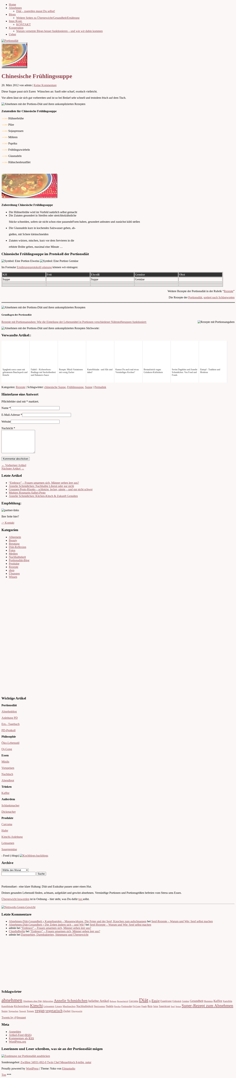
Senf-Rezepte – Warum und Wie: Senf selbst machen (182, 921)
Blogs (12, 14)
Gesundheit (196, 1001)
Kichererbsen (21, 1006)
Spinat (178, 1006)
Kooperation (16, 27)
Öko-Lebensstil (10, 742)
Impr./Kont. (15, 21)
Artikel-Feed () (20, 1035)
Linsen (58, 1006)
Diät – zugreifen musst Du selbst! (35, 11)
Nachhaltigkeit (17, 557)
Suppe (88, 387)
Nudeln (109, 1006)
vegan (40, 1010)
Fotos (12, 550)
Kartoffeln (227, 1001)
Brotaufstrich (122, 1001)
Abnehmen (15, 7)
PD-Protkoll (8, 730)
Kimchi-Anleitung (12, 836)
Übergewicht (76, 1011)
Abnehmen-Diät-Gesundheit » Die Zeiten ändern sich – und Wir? (47, 924)
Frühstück (176, 1001)
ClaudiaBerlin (17, 931)
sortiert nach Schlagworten (219, 297)
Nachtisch (7, 774)
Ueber (12, 34)
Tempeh (22, 1011)
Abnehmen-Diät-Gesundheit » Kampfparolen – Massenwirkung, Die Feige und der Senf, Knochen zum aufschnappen (77, 921)
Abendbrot (7, 780)
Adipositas (47, 1001)
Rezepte (228, 291)
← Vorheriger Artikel (13, 465)
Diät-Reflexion (17, 547)
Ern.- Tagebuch (10, 724)
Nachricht (8, 428)
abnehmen (11, 1000)
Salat (155, 1006)
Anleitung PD (9, 717)
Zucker (67, 1011)
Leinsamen (7, 843)
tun (80, 899)
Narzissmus (99, 1006)
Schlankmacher (10, 805)
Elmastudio (68, 1068)
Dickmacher (8, 811)
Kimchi (36, 1005)
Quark (144, 1006)
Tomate (30, 1011)
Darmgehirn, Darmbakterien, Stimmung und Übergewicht (54, 934)
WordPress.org (17, 1041)
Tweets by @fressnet (13, 1017)
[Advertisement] (12, 637)
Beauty (13, 540)
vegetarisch (54, 1011)
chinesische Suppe (55, 387)
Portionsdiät (195, 297)
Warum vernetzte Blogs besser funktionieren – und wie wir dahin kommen (59, 31)
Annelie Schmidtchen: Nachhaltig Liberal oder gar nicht (41, 486)
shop (11, 570)
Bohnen (113, 1001)
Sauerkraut (164, 1006)
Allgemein (15, 537)
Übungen (14, 573)
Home (12, 4)
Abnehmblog (9, 711)
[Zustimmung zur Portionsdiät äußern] (25, 1056)
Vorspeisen (7, 767)
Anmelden (15, 1031)
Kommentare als (21, 1038)
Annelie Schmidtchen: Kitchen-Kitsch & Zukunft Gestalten (43, 496)
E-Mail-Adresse (10, 414)
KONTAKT (23, 24)
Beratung (14, 543)
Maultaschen (69, 1006)
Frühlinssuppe (75, 387)
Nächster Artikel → (12, 468)
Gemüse (185, 1001)
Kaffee (5, 792)
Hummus (208, 1001)
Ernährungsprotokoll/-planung (34, 267)
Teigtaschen (13, 1011)
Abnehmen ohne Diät (32, 1001)
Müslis (5, 761)
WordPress (32, 1068)
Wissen (13, 576)
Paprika (117, 1006)
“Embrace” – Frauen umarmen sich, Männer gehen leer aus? (44, 482)
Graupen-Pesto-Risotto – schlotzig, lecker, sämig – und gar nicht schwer (51, 489)
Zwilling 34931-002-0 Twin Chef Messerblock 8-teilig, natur (55, 1062)
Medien (13, 553)
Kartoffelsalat (7, 1006)
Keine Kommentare (45, 85)
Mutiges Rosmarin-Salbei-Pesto (27, 492)
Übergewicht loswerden (15, 899)
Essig (156, 1001)
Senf (173, 1006)
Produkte (14, 563)
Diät (143, 1000)
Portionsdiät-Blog (19, 560)
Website (6, 421)
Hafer (4, 830)
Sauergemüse (9, 849)
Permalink (100, 387)
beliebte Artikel (98, 1001)
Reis (150, 1006)
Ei (150, 1001)
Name (4, 408)
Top (3, 1074)
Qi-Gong (6, 749)
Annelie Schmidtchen (71, 1000)
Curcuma (6, 824)
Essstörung (166, 1001)
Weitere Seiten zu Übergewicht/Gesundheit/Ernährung (47, 17)
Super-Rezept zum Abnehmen (207, 1005)
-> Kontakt (7, 522)
